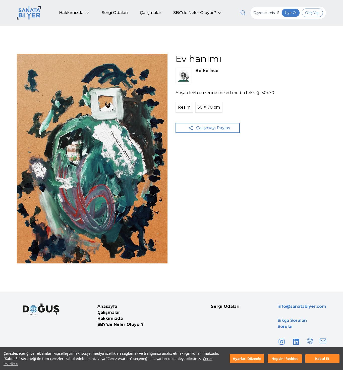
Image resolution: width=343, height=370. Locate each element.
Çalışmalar (108, 312)
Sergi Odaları (225, 306)
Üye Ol (291, 13)
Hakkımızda (110, 318)
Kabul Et (322, 358)
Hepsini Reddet (284, 358)
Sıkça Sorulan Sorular (292, 323)
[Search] (243, 13)
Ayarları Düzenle (247, 358)
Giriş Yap (312, 13)
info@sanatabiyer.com (301, 306)
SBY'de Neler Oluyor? (120, 324)
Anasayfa (107, 306)
